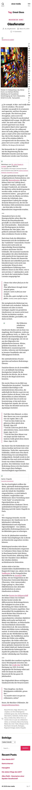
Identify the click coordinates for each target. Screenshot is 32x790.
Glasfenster (16, 24)
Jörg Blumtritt (11, 29)
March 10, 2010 (24, 29)
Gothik (21, 716)
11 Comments (17, 31)
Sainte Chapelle (21, 728)
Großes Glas (12, 718)
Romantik (14, 726)
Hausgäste (6, 768)
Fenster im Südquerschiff (18, 596)
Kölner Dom (20, 718)
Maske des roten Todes (11, 724)
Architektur (13, 19)
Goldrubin (15, 716)
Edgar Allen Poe (19, 710)
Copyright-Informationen (7, 481)
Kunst (21, 19)
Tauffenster (6, 573)
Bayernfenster (14, 180)
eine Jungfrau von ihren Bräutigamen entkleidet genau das (15, 712)
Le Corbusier (13, 722)
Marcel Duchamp (22, 722)
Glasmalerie (8, 716)
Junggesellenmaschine (10, 705)
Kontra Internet (7, 763)
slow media (16, 4)
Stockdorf (18, 576)
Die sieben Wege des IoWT (12, 772)
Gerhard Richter (23, 714)
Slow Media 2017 (8, 759)
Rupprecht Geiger (9, 728)
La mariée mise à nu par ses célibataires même (15, 720)
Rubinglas (21, 726)
